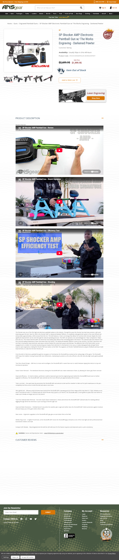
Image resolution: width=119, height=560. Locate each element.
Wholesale (67, 516)
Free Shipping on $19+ (21, 2)
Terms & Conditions (106, 524)
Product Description (28, 118)
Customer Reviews (26, 439)
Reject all (15, 557)
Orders (84, 520)
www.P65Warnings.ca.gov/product (54, 433)
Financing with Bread (70, 524)
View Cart (85, 518)
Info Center (103, 518)
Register (84, 516)
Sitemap (102, 522)
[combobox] (59, 7)
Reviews (66, 531)
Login (83, 514)
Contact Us (67, 514)
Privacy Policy (68, 526)
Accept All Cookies (28, 557)
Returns (84, 528)
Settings (6, 557)
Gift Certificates (105, 514)
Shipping (84, 526)
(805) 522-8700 (99, 2)
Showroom (67, 528)
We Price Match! (8, 2)
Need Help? (112, 2)
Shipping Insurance (106, 516)
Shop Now (96, 98)
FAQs (101, 520)
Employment (68, 518)
